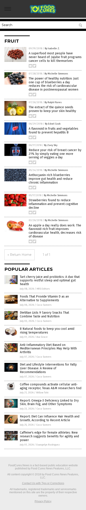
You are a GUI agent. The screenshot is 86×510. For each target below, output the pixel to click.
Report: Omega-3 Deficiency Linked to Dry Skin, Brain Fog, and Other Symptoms (49, 402)
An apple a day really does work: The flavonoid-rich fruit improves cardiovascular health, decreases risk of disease (55, 231)
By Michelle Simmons (56, 73)
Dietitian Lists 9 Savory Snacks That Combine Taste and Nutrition (44, 314)
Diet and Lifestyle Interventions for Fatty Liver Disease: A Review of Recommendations (48, 368)
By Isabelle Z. (52, 48)
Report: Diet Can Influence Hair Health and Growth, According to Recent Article (49, 418)
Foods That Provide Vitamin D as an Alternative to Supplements (44, 298)
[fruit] (43, 13)
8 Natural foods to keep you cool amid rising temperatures (47, 330)
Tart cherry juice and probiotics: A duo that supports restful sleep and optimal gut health (50, 280)
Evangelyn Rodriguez (48, 444)
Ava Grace (42, 337)
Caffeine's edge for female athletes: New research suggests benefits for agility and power (49, 436)
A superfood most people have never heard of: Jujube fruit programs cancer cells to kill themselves (55, 57)
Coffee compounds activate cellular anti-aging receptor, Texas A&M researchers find (50, 386)
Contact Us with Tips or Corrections (43, 483)
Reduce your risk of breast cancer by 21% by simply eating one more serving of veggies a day (55, 153)
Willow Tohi (42, 392)
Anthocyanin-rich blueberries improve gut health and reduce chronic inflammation (51, 178)
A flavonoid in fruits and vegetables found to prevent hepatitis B (53, 130)
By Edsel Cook (53, 123)
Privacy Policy (43, 501)
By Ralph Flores (53, 102)
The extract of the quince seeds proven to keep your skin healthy (52, 109)
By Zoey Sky (50, 145)
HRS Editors (43, 288)
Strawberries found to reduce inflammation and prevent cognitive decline (53, 204)
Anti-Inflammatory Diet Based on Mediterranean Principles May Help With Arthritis (48, 348)
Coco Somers (44, 304)
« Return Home (19, 255)
